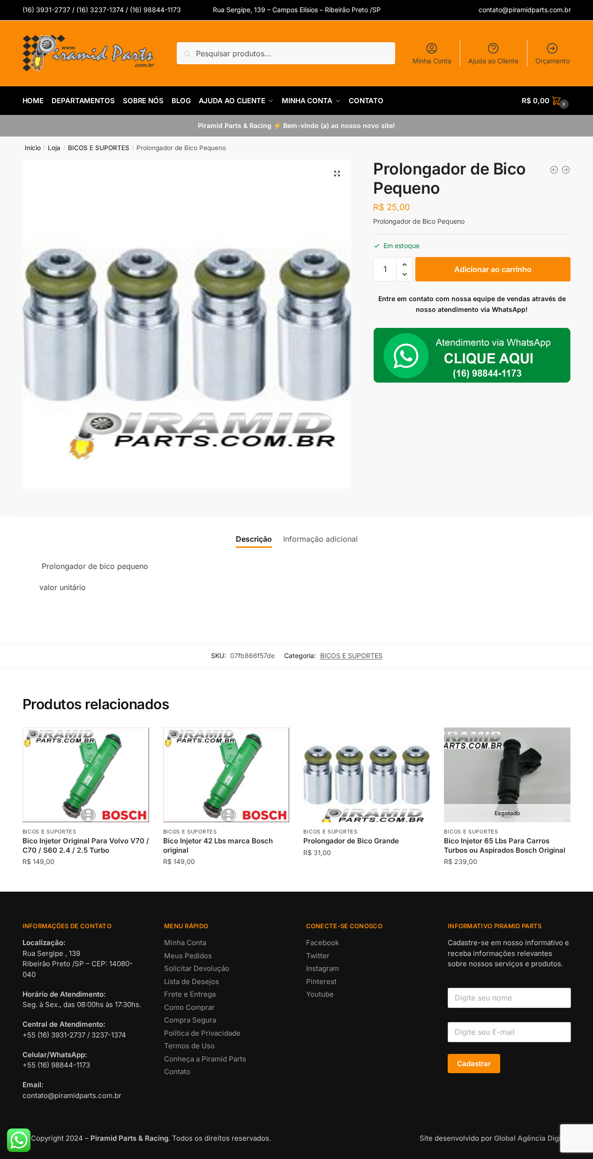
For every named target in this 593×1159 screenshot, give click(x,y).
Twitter (318, 955)
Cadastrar (474, 1063)
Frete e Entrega (190, 994)
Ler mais (507, 881)
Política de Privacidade (202, 1033)
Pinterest (321, 981)
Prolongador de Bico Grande (351, 840)
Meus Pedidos (188, 955)
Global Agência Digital (531, 1138)
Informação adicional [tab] (320, 539)
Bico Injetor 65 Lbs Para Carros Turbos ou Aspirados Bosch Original (504, 845)
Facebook (322, 942)
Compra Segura (190, 1019)
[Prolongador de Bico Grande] (565, 169)
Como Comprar (189, 1007)
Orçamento (552, 61)
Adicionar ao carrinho (493, 269)
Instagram (322, 968)
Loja (54, 148)
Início (33, 148)
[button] (337, 173)
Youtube (320, 994)
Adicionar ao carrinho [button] (85, 881)
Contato (177, 1071)
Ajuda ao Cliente (493, 61)
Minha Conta (432, 61)
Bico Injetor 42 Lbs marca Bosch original (218, 845)
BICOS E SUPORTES (98, 148)
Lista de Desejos (191, 981)
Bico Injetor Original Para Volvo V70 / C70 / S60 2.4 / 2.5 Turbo (86, 845)
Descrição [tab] (254, 539)
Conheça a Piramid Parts (205, 1058)
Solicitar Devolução (196, 968)
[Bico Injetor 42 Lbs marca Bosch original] (226, 774)
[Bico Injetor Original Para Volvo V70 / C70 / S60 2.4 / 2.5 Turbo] (554, 169)
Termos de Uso (189, 1045)
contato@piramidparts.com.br (525, 10)
